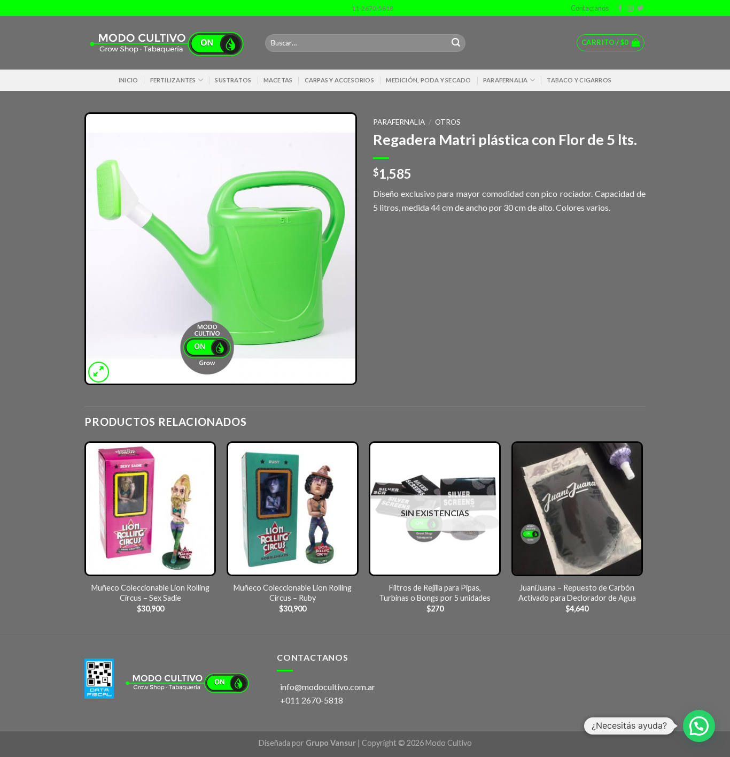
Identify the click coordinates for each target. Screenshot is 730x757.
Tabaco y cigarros (579, 80)
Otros (448, 122)
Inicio (128, 80)
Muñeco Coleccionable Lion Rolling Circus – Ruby (293, 592)
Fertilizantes (173, 80)
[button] (699, 726)
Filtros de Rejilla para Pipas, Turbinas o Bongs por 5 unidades (435, 592)
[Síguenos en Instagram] (630, 8)
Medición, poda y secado (428, 80)
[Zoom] (98, 372)
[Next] (642, 536)
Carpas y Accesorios (339, 80)
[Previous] (85, 536)
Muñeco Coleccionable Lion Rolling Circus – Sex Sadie (150, 592)
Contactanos (589, 8)
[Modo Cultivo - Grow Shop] (166, 43)
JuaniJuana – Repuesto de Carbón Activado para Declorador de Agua (577, 592)
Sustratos (233, 80)
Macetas (278, 80)
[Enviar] (456, 43)
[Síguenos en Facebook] (620, 8)
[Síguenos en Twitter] (640, 8)
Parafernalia (505, 80)
